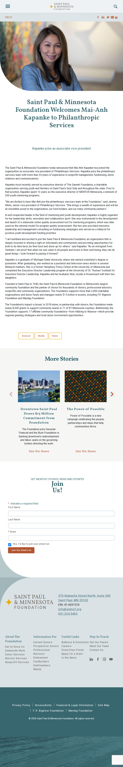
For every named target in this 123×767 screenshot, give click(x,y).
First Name (14, 507)
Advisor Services (16, 658)
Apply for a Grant (72, 653)
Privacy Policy (21, 705)
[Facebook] (98, 659)
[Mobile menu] (7, 6)
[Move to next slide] (112, 394)
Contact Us (96, 649)
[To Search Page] (115, 6)
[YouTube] (111, 659)
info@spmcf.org (69, 609)
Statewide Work (15, 650)
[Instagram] (104, 659)
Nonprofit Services (17, 662)
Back (8, 17)
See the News (39, 451)
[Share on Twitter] (108, 17)
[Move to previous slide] (10, 394)
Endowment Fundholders (41, 659)
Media (41, 336)
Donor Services (15, 654)
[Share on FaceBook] (98, 17)
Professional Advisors (41, 651)
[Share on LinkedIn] (103, 17)
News (55, 336)
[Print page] (116, 18)
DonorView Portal (73, 649)
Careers (66, 646)
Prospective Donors (46, 646)
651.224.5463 (68, 613)
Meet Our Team (99, 646)
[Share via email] (112, 18)
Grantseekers (41, 665)
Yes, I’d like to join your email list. (31, 543)
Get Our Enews (99, 642)
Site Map (103, 705)
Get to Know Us (15, 646)
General (26, 336)
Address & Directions (75, 642)
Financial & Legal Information (74, 705)
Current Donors (42, 642)
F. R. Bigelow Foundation (48, 710)
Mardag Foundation (80, 710)
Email (13, 531)
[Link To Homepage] (61, 6)
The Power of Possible (86, 409)
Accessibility (43, 705)
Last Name (14, 519)
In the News (69, 657)
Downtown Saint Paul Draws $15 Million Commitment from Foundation (39, 416)
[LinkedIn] (91, 659)
